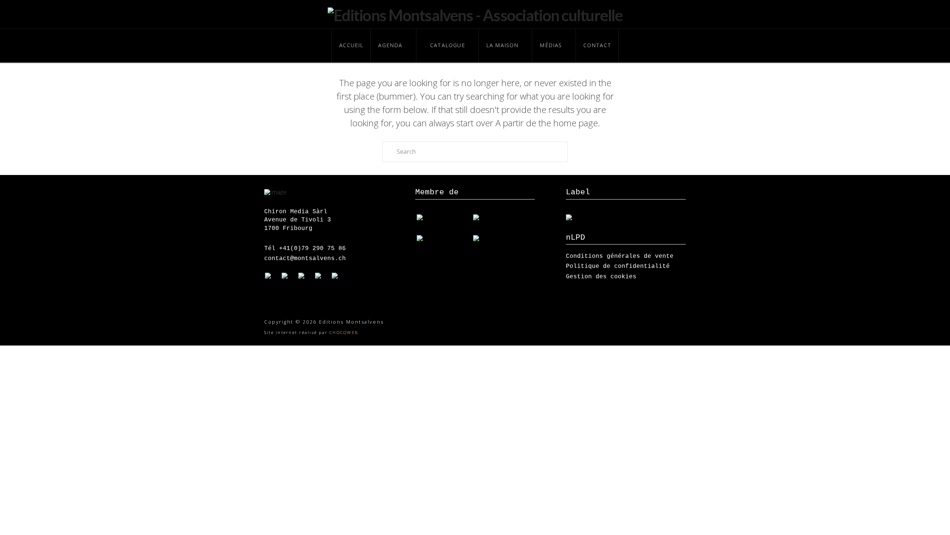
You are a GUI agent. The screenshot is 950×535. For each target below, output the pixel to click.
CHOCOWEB (344, 332)
